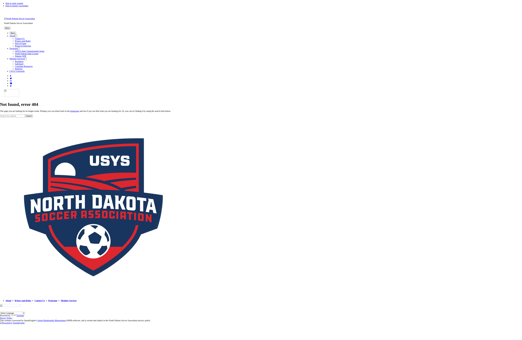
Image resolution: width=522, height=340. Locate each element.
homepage (74, 111)
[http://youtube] (11, 83)
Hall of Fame (20, 43)
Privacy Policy (6, 318)
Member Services (17, 59)
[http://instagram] (11, 81)
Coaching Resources (24, 66)
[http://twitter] (11, 78)
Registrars (19, 61)
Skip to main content (14, 3)
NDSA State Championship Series (29, 51)
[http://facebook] (10, 76)
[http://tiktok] (11, 86)
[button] (7, 28)
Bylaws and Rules (23, 41)
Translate (20, 315)
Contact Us (20, 38)
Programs (14, 48)
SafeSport (19, 64)
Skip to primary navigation (16, 6)
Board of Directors (23, 46)
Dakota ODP (20, 56)
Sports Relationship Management (51, 320)
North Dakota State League (26, 54)
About (12, 36)
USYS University (17, 71)
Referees (18, 69)
